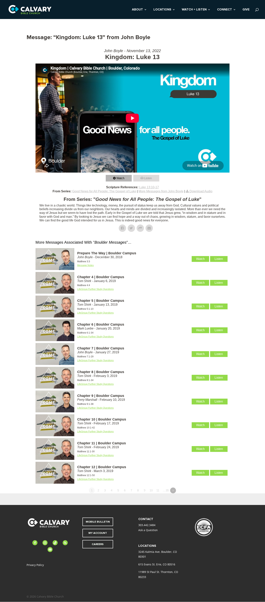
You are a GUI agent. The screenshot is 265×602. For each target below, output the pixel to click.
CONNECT (224, 9)
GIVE (245, 9)
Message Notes (85, 265)
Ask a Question (148, 530)
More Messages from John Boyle (161, 191)
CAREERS (98, 544)
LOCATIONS (162, 9)
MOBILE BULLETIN (98, 521)
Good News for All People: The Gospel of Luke (104, 191)
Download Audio (201, 191)
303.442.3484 (146, 525)
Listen (148, 178)
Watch (120, 178)
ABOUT (137, 9)
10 (151, 490)
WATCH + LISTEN (194, 9)
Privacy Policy (35, 565)
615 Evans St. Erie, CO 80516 (156, 564)
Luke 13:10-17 (149, 187)
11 (157, 490)
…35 (166, 490)
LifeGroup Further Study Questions (95, 289)
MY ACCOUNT (97, 533)
